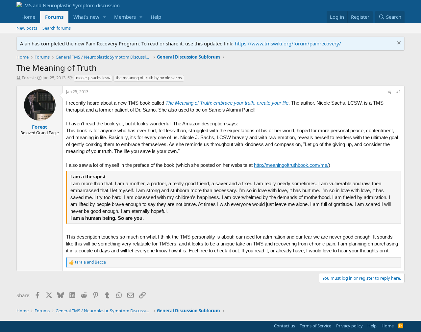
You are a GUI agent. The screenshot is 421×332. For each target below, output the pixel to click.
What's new (86, 16)
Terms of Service (315, 326)
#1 (398, 91)
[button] (104, 17)
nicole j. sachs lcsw (93, 78)
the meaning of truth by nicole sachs (149, 78)
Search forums (56, 28)
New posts (26, 28)
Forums (54, 16)
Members (125, 16)
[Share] (389, 92)
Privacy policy (349, 326)
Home (28, 16)
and (90, 262)
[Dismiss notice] (398, 43)
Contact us (284, 326)
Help (156, 16)
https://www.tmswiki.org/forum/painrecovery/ (288, 43)
